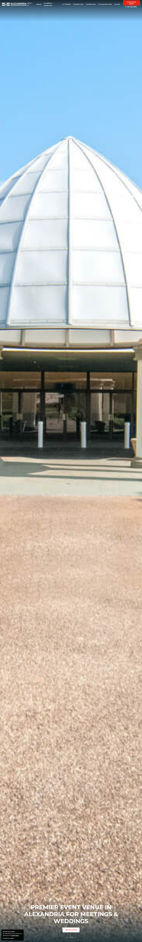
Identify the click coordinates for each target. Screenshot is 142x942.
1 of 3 (71, 937)
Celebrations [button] (78, 4)
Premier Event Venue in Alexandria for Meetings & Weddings (71, 914)
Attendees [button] (67, 4)
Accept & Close (8, 938)
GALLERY (117, 4)
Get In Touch (72, 930)
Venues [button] (38, 4)
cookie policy (15, 935)
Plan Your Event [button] (131, 3)
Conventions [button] (91, 4)
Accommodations (105, 4)
